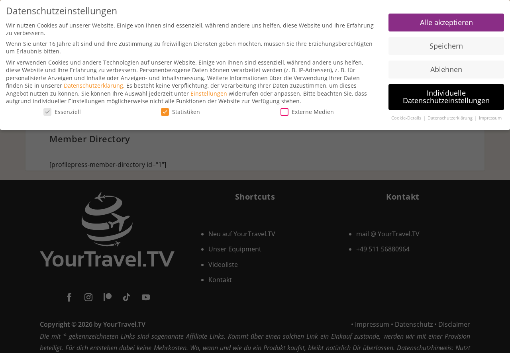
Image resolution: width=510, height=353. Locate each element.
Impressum (490, 118)
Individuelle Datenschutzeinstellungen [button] (446, 97)
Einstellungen (208, 93)
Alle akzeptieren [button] (446, 22)
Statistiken (186, 112)
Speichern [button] (446, 46)
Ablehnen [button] (446, 69)
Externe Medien (313, 112)
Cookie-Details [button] (406, 118)
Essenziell (68, 112)
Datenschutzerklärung (93, 85)
